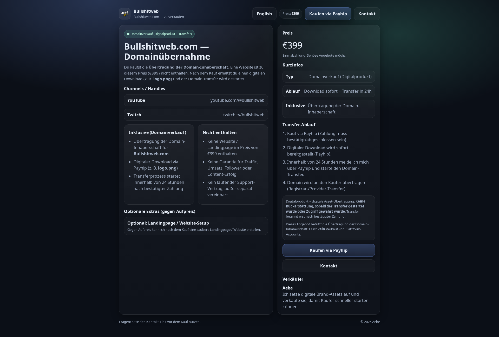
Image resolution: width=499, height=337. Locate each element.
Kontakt (367, 14)
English (264, 14)
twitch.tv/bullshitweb (244, 115)
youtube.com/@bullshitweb (238, 100)
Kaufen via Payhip (328, 14)
